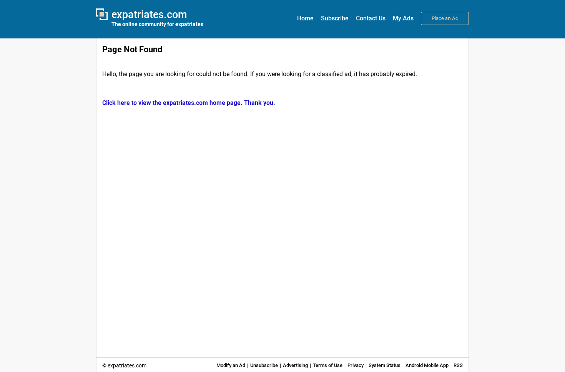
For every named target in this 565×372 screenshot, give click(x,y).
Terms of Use (327, 365)
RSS (458, 365)
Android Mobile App (427, 365)
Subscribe (335, 18)
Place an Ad (445, 18)
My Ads (403, 18)
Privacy (355, 365)
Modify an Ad (230, 365)
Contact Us (371, 18)
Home (305, 18)
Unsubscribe (264, 365)
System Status (384, 365)
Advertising (295, 365)
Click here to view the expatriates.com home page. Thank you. (188, 102)
